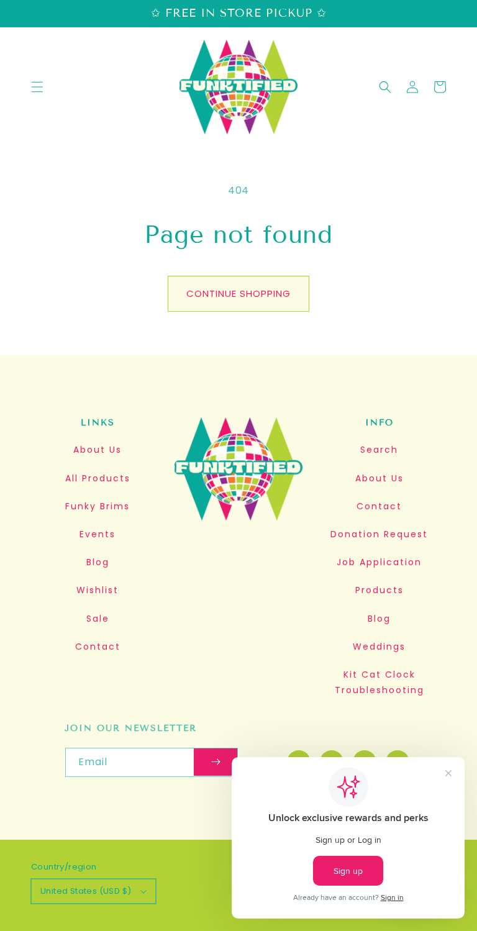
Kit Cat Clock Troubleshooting (379, 682)
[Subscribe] (215, 762)
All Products (97, 478)
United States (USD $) (85, 891)
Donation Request (379, 534)
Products (379, 590)
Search (379, 449)
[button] (37, 87)
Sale (97, 618)
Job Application (379, 562)
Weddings (379, 646)
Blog (97, 562)
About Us (97, 449)
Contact (97, 646)
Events (98, 534)
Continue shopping (238, 293)
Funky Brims (97, 506)
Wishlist (97, 590)
